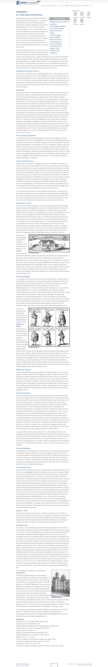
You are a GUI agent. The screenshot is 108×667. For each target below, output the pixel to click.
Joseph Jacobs (24, 15)
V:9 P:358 (75, 17)
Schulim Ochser (37, 15)
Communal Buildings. (56, 44)
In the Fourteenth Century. (57, 28)
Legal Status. (53, 24)
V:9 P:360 (88, 17)
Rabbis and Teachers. (56, 39)
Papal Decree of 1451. (56, 30)
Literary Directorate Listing (22, 665)
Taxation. (52, 33)
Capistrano (29, 472)
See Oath (18, 445)
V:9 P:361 (75, 24)
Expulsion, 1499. (54, 48)
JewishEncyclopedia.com (28, 3)
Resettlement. (54, 52)
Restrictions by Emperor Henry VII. (59, 22)
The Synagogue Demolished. (58, 26)
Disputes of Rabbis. (55, 37)
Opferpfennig (47, 262)
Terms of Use (85, 665)
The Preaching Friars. (56, 46)
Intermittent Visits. (55, 50)
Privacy (80, 665)
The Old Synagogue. (55, 35)
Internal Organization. (56, 41)
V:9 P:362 (82, 24)
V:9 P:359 (82, 17)
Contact (90, 665)
